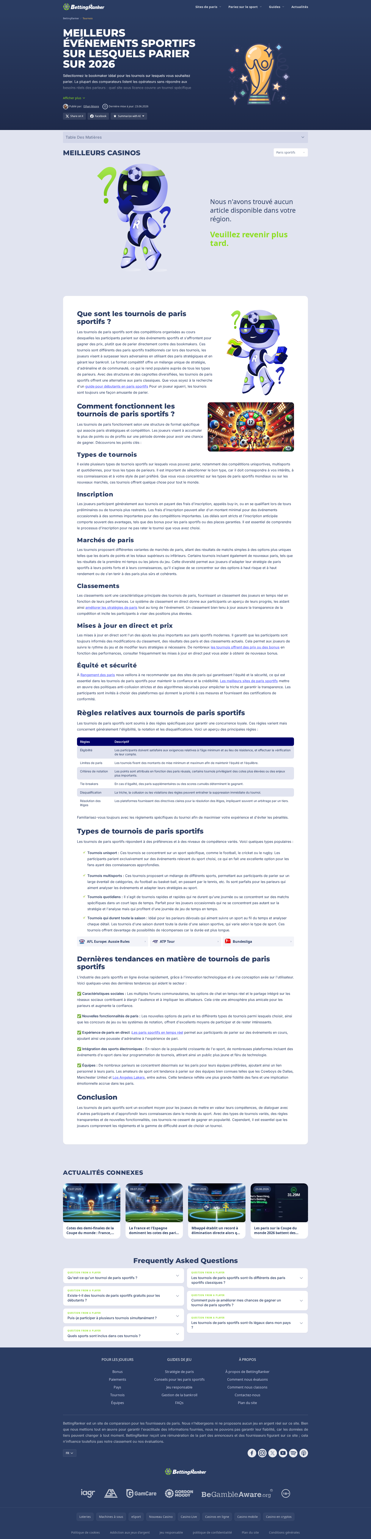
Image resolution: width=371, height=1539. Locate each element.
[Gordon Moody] (179, 1493)
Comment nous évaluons (247, 1379)
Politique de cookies (85, 1532)
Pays (117, 1387)
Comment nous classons (247, 1387)
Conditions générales (284, 1532)
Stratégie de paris (179, 1371)
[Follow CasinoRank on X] (272, 1453)
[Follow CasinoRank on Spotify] (293, 1453)
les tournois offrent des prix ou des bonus (245, 647)
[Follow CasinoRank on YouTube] (283, 1453)
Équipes (117, 1402)
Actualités (299, 7)
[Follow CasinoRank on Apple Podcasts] (303, 1453)
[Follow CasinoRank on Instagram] (262, 1453)
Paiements (117, 1379)
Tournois (117, 1395)
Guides (274, 7)
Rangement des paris (97, 675)
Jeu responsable (179, 1387)
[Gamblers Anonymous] (111, 1493)
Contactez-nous (247, 1395)
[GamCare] (141, 1493)
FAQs (179, 1402)
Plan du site (247, 1402)
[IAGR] (88, 1493)
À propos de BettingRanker (247, 1371)
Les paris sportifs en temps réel (157, 1032)
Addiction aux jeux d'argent (130, 1532)
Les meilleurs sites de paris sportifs (249, 681)
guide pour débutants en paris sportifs (116, 386)
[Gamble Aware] (237, 1493)
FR (67, 1453)
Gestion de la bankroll (179, 1395)
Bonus (117, 1371)
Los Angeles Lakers (129, 1077)
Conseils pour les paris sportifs (179, 1379)
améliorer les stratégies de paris (111, 607)
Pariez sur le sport (243, 7)
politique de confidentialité (212, 1532)
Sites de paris (206, 7)
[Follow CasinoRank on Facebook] (252, 1453)
